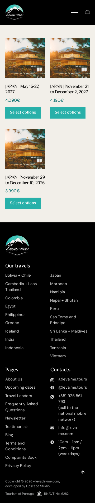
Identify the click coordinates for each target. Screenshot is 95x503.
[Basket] (87, 12)
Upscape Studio (38, 486)
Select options (23, 112)
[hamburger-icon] (75, 12)
